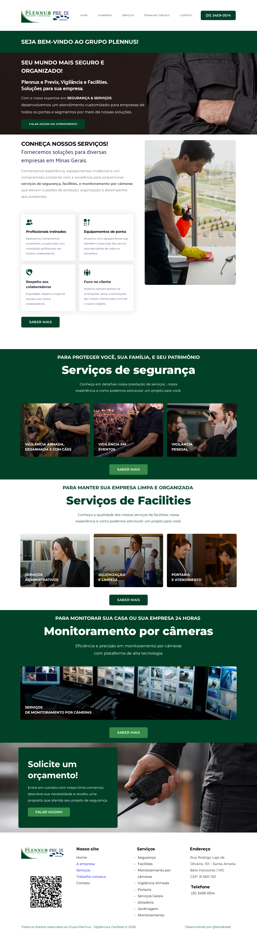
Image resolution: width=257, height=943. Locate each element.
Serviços (83, 870)
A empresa (85, 864)
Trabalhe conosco (91, 877)
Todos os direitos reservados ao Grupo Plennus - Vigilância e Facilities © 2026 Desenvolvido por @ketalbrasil (126, 927)
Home (81, 857)
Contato (83, 883)
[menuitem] (84, 15)
